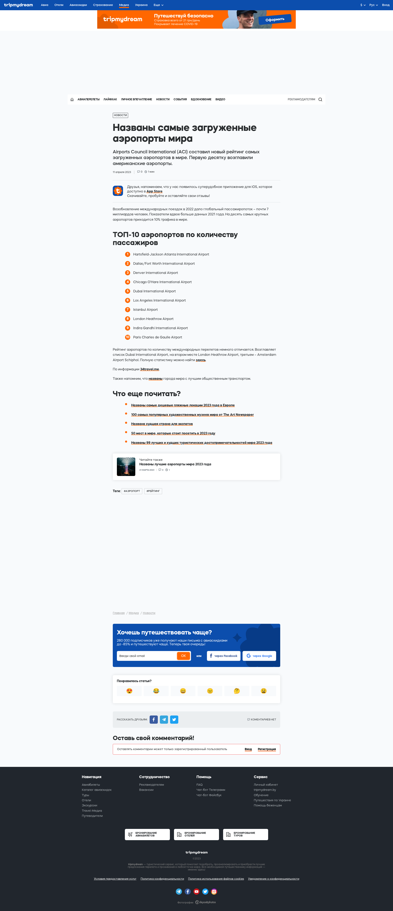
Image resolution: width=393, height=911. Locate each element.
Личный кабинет (266, 784)
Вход (248, 749)
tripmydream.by (265, 789)
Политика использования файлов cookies (216, 878)
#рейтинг (153, 491)
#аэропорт (132, 491)
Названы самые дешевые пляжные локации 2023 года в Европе (183, 405)
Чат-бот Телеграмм (210, 789)
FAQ (199, 784)
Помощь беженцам (268, 805)
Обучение (261, 795)
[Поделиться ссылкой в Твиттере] (173, 719)
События (180, 99)
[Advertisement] (196, 59)
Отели (86, 800)
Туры (85, 795)
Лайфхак (110, 99)
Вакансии (146, 789)
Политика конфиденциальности (162, 878)
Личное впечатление (136, 99)
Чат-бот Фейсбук (208, 795)
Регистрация (267, 749)
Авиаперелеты (88, 99)
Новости (162, 99)
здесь (201, 360)
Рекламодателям (301, 99)
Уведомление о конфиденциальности (273, 878)
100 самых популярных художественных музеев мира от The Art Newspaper (192, 414)
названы (156, 378)
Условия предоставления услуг (115, 878)
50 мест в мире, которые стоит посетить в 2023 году (173, 433)
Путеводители (92, 815)
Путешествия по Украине (272, 800)
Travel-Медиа (92, 810)
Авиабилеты (91, 784)
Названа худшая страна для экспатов (162, 423)
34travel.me (149, 369)
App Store (155, 191)
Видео (220, 99)
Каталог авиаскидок (97, 789)
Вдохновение (201, 99)
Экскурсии (89, 805)
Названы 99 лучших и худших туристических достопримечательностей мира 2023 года (201, 442)
